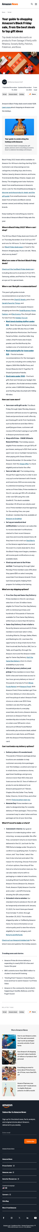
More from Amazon (9, 1208)
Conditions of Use (16, 1225)
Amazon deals (13, 94)
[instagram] (11, 1218)
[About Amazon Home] (7, 1106)
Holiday (22, 94)
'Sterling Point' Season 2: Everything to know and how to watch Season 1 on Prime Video (20, 981)
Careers (5, 1195)
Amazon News (7, 1159)
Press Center (7, 1166)
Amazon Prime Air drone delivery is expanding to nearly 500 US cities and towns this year (19, 963)
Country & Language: (8, 1185)
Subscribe (30, 1141)
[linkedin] (27, 1218)
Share (34, 94)
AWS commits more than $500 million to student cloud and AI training (19, 971)
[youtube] (35, 1218)
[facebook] (3, 1218)
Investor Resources (9, 1179)
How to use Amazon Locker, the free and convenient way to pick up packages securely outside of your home (27, 1041)
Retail (9, 12)
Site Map (5, 1201)
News (3, 12)
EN (6, 1188)
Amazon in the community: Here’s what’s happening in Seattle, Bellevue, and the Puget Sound (19, 991)
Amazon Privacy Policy (28, 1225)
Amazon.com (7, 1172)
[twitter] (19, 1218)
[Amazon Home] (10, 4)
